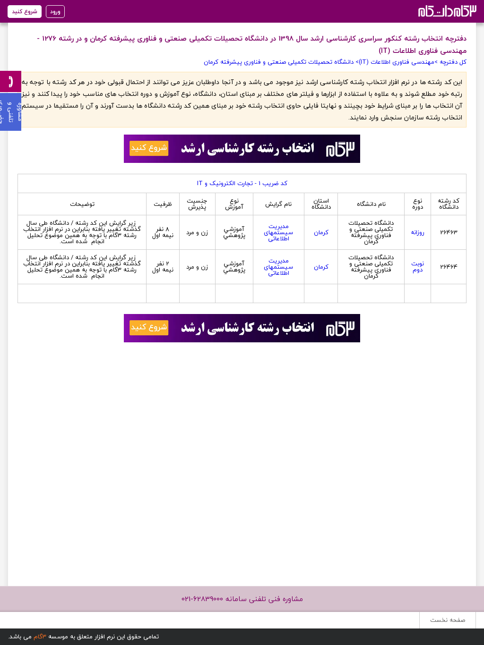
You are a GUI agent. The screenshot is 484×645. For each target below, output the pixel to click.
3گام (40, 636)
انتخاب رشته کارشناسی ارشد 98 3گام (446, 11)
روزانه (417, 232)
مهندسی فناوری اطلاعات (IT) (396, 62)
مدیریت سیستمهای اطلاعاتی (278, 232)
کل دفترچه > (450, 62)
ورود (55, 12)
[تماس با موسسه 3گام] (10, 81)
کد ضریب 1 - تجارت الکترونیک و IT (242, 183)
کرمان (321, 232)
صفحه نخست (447, 620)
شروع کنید (24, 12)
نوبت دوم (417, 266)
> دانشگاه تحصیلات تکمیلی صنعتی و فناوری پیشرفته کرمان (281, 62)
